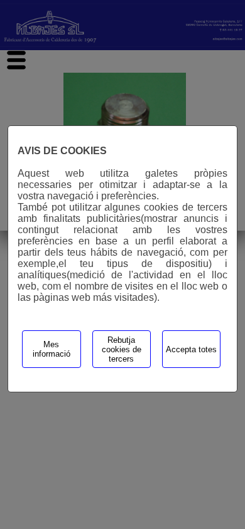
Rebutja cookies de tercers (121, 349)
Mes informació (51, 349)
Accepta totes (191, 349)
